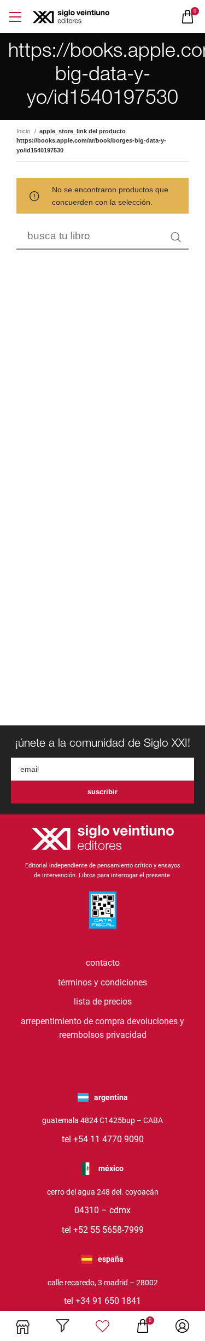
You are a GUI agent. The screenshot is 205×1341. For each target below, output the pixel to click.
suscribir (102, 792)
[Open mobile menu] (15, 16)
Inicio (24, 131)
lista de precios (103, 1001)
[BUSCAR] (176, 237)
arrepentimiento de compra (73, 1021)
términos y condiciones (102, 982)
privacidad (126, 1035)
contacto (103, 963)
